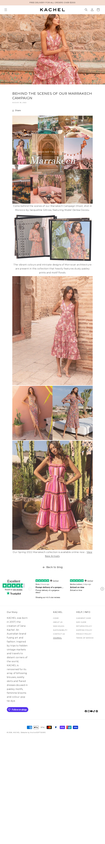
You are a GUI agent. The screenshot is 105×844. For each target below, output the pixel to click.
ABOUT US (57, 622)
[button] (6, 10)
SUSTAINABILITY (60, 630)
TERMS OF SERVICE (85, 638)
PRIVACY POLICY (83, 634)
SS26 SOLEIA (58, 626)
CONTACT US (59, 634)
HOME (56, 618)
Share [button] (18, 110)
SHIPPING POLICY (84, 630)
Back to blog (54, 567)
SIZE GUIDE (81, 622)
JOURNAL (57, 638)
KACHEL (16, 732)
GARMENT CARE (83, 618)
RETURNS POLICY (84, 626)
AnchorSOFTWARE (38, 732)
